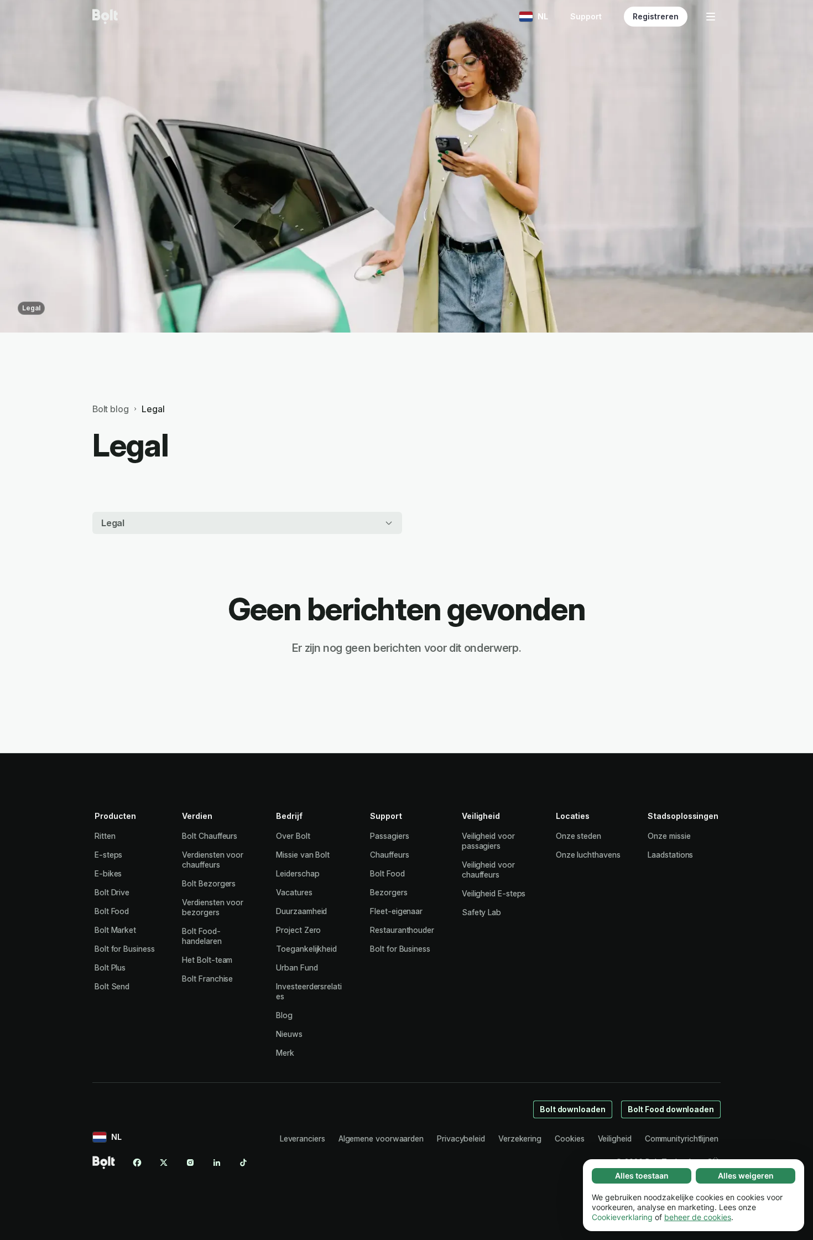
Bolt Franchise (207, 978)
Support (586, 16)
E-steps (108, 854)
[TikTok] (243, 1162)
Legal (31, 308)
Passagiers (389, 835)
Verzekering (519, 1138)
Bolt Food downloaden (671, 1109)
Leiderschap (297, 873)
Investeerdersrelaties (308, 991)
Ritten (105, 835)
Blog (284, 1015)
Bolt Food (112, 911)
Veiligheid (615, 1138)
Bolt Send (112, 986)
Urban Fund (296, 967)
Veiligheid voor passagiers (488, 840)
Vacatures (294, 892)
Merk (285, 1052)
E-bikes (108, 873)
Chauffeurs (389, 854)
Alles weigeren (746, 1175)
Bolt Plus (110, 967)
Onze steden (578, 835)
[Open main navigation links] (711, 17)
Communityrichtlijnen (681, 1138)
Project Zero (298, 930)
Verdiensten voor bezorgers (212, 907)
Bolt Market (115, 930)
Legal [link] (153, 408)
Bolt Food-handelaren (201, 936)
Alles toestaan (642, 1175)
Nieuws (289, 1034)
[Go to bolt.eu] (105, 16)
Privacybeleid (461, 1138)
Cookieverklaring (622, 1217)
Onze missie (669, 835)
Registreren (656, 16)
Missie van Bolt (303, 854)
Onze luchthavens (588, 854)
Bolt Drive (112, 892)
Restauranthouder (402, 930)
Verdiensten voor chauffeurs (212, 859)
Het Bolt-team (207, 959)
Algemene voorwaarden (381, 1138)
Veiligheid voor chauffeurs (488, 869)
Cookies (569, 1138)
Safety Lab (481, 912)
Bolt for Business (125, 948)
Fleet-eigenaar (396, 911)
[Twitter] (164, 1162)
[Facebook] (137, 1162)
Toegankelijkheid (306, 948)
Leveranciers (302, 1138)
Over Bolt (293, 835)
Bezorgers (388, 892)
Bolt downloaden (573, 1109)
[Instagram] (190, 1162)
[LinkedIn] (217, 1162)
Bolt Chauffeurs (209, 835)
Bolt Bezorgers (209, 883)
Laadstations (670, 854)
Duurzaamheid (301, 911)
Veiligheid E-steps (494, 893)
